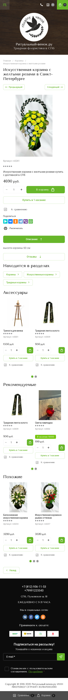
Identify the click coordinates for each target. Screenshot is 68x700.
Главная (7, 61)
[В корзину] (30, 350)
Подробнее (35, 671)
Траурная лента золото (47, 330)
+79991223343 (34, 590)
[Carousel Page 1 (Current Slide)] (32, 376)
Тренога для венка (13, 330)
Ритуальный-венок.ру (34, 44)
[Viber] (25, 221)
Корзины (19, 61)
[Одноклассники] (15, 221)
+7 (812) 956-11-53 (34, 586)
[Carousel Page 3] (37, 561)
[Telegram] (20, 221)
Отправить (61, 656)
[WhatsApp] (30, 221)
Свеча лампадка (44, 422)
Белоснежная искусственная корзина (15, 516)
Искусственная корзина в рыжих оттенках (48, 516)
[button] (4, 5)
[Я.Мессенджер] (5, 221)
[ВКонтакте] (10, 221)
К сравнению (19, 209)
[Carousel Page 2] (36, 376)
